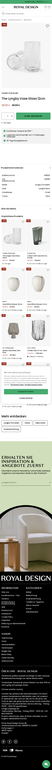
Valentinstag (7, 638)
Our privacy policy (17, 385)
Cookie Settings (26, 398)
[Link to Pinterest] (4, 741)
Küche (28, 608)
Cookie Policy (7, 617)
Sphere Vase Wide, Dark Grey (11, 351)
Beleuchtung (31, 595)
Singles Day (6, 651)
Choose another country (12, 689)
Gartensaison (7, 648)
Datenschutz (7, 610)
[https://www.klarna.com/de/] (19, 750)
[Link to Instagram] (16, 741)
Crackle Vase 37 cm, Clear (37, 350)
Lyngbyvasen (44, 188)
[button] (45, 7)
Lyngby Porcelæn (42, 184)
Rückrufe (5, 627)
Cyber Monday (8, 658)
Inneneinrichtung (33, 599)
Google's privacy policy (33, 385)
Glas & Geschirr (32, 605)
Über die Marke (8, 208)
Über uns (5, 592)
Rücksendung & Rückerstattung (8, 603)
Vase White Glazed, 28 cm (12, 304)
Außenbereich (32, 612)
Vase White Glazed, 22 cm (37, 304)
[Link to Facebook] (10, 741)
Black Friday (6, 654)
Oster (4, 641)
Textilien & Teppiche (35, 602)
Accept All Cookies (26, 392)
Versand (5, 599)
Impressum (6, 614)
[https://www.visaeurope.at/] (5, 750)
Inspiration (6, 620)
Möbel (28, 592)
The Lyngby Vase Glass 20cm (11, 257)
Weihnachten (7, 661)
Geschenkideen (8, 644)
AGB (3, 607)
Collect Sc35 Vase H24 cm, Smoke (37, 257)
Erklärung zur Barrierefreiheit (13, 623)
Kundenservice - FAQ (11, 595)
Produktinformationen (12, 167)
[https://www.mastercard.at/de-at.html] (11, 750)
